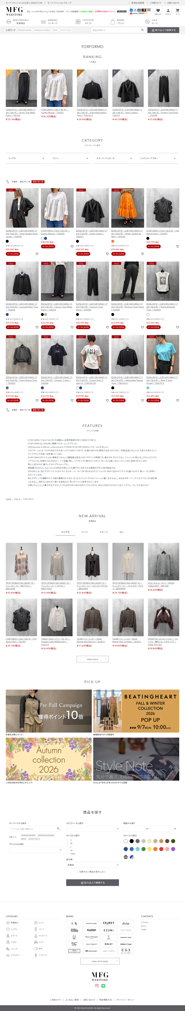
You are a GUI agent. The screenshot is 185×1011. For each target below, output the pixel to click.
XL (72, 850)
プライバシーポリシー (125, 1000)
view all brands (100, 961)
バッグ (41, 942)
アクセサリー (16, 955)
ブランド (17, 499)
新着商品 (14, 923)
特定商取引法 (105, 1000)
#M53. (55, 30)
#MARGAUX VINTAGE (42, 30)
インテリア (43, 955)
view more (92, 659)
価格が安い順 (25, 182)
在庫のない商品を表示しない (92, 871)
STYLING (145, 922)
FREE (73, 854)
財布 (40, 949)
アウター (14, 942)
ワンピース (43, 936)
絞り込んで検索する (163, 30)
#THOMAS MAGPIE (25, 30)
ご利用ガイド (155, 3)
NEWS (143, 930)
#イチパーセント (66, 30)
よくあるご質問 (72, 1000)
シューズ (14, 949)
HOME (8, 499)
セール (41, 923)
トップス (14, 929)
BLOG (143, 926)
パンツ (41, 929)
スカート (14, 936)
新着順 (14, 182)
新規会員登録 (138, 3)
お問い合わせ (173, 3)
